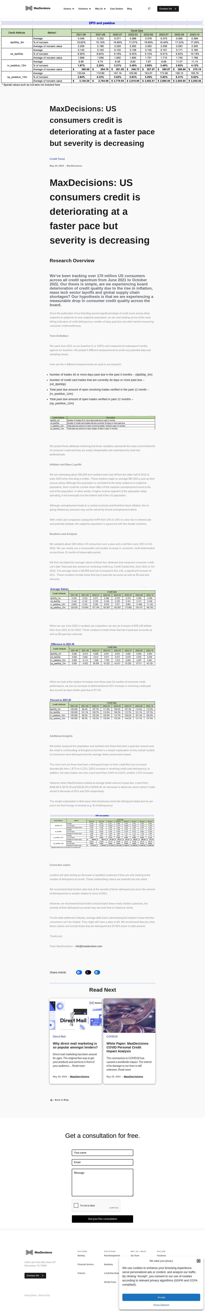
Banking (81, 1256)
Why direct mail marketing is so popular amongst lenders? (75, 1045)
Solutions (110, 1251)
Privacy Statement (161, 1305)
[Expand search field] (151, 8)
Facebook (161, 1256)
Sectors (82, 1251)
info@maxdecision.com (88, 946)
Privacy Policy (31, 1295)
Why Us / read (138, 1251)
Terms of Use (44, 1295)
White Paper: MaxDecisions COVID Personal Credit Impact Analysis (127, 1047)
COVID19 (112, 1036)
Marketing (108, 1264)
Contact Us (166, 9)
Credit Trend (57, 159)
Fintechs (81, 1273)
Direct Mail (59, 1036)
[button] (198, 1261)
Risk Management (112, 1256)
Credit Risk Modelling (113, 1273)
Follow (161, 1251)
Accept (161, 1297)
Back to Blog (62, 1100)
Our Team (135, 1256)
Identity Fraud (110, 1282)
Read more (78, 1065)
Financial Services (86, 1264)
